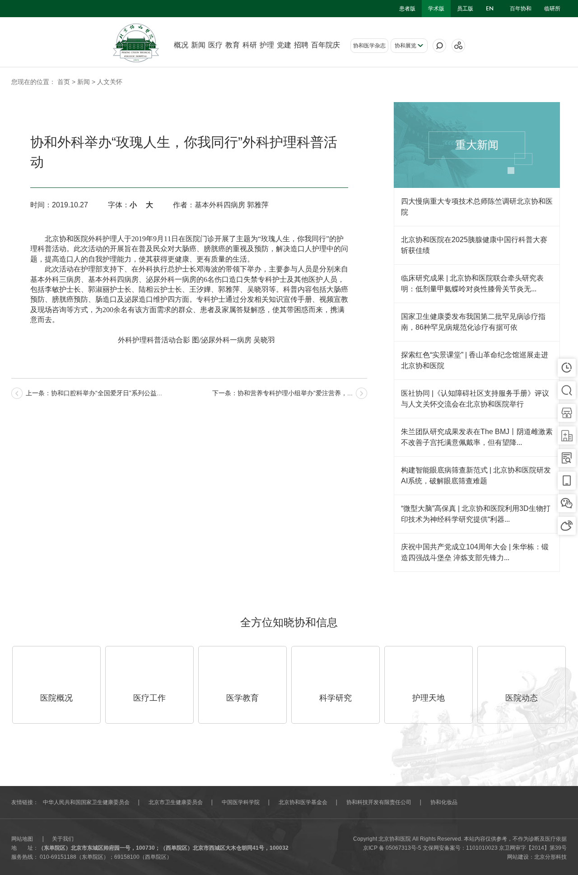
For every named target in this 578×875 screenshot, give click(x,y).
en (490, 8)
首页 (63, 81)
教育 (232, 45)
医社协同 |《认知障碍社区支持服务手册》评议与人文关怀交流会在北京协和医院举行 (475, 398)
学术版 (436, 8)
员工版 (465, 8)
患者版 (407, 8)
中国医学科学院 (241, 802)
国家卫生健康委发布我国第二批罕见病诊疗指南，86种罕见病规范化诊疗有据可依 (473, 322)
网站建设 (518, 857)
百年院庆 (325, 45)
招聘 (301, 45)
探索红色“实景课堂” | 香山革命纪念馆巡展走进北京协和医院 (474, 360)
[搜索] (439, 45)
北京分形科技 (550, 857)
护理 (267, 45)
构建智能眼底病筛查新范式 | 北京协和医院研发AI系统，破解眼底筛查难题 (476, 475)
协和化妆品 (443, 802)
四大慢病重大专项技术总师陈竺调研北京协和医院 (477, 206)
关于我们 (63, 839)
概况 (181, 45)
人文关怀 (109, 81)
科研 (249, 45)
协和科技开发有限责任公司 (378, 802)
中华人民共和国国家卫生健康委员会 (86, 802)
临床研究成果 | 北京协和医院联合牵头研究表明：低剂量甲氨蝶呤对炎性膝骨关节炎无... (472, 283)
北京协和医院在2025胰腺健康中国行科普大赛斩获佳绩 (474, 245)
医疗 (215, 45)
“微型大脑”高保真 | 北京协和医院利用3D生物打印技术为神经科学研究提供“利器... (475, 514)
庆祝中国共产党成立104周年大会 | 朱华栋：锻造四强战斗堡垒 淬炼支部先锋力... (475, 552)
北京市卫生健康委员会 (176, 802)
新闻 (198, 45)
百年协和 (520, 8)
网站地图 (22, 839)
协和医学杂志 (369, 45)
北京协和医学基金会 (303, 802)
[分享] (458, 45)
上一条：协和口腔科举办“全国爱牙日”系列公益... (94, 393)
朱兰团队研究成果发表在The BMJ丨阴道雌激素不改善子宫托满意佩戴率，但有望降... (477, 437)
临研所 (552, 8)
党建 (284, 45)
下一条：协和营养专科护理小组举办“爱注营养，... (282, 393)
